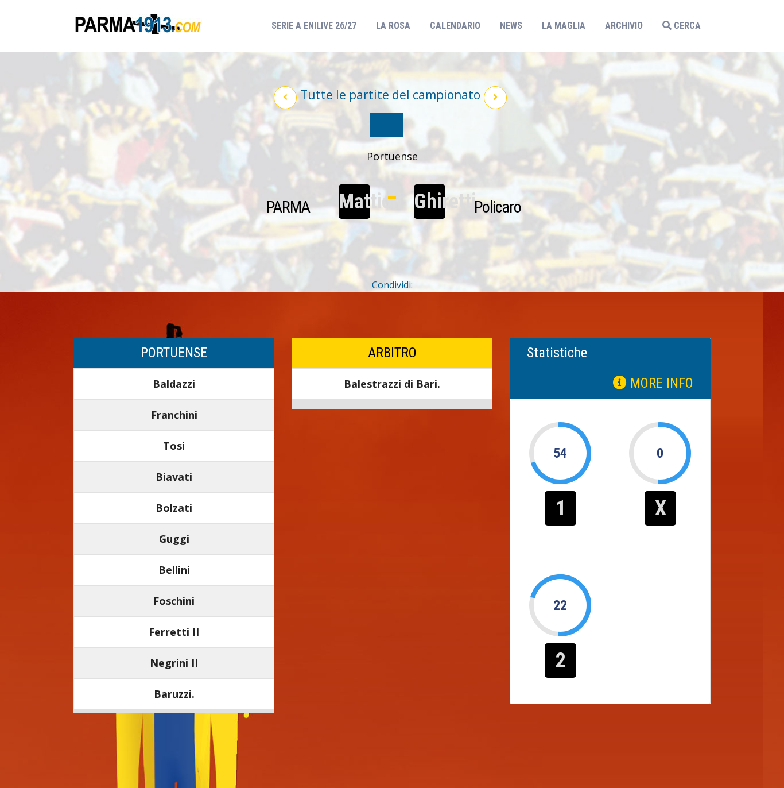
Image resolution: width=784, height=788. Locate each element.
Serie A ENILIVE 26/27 (317, 25)
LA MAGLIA (563, 25)
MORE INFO (660, 383)
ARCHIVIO (624, 25)
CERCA (686, 25)
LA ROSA (393, 25)
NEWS (511, 25)
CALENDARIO (455, 25)
